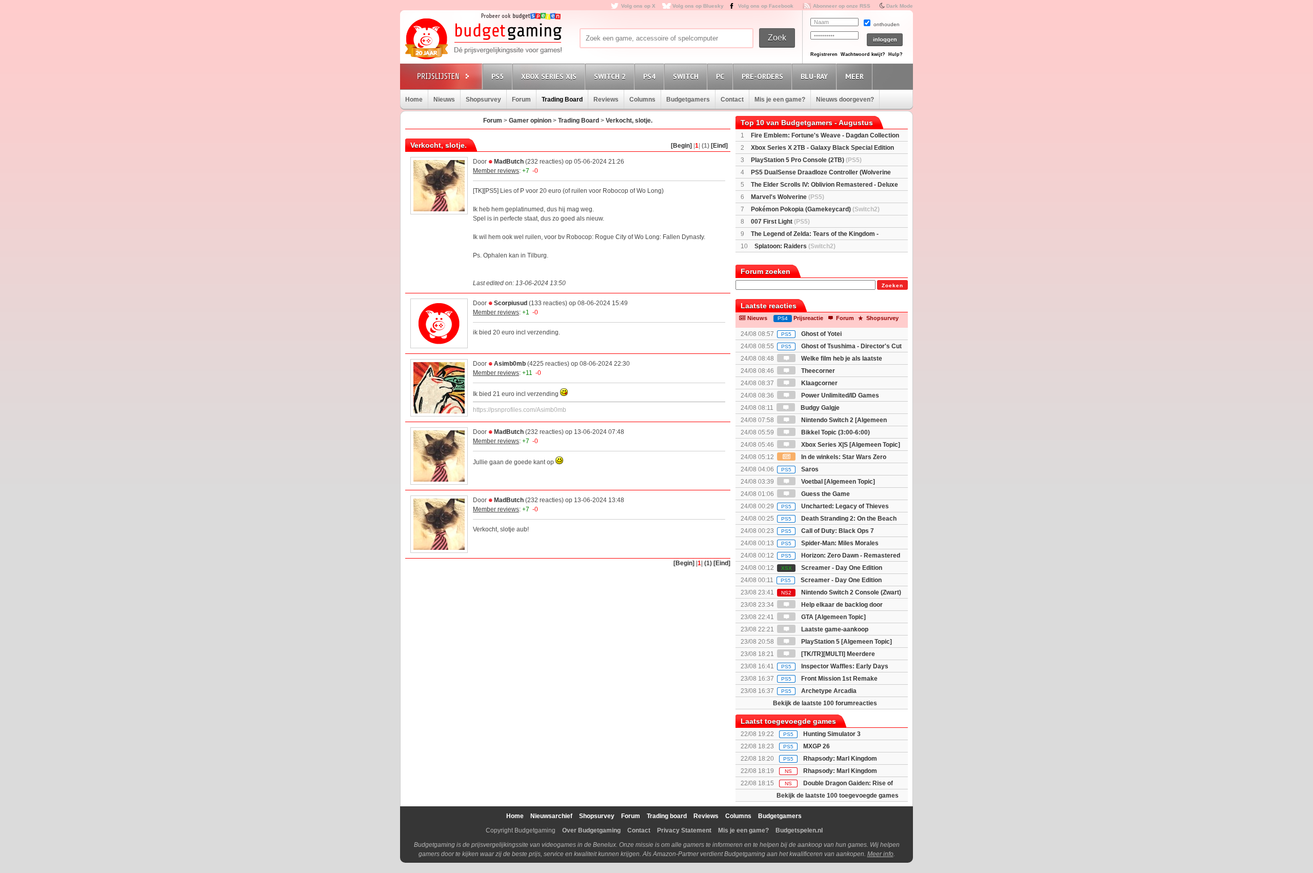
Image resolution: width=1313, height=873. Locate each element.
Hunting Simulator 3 (832, 734)
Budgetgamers (688, 99)
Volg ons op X (638, 6)
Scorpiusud (510, 303)
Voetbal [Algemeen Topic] (837, 481)
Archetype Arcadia (819, 691)
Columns (642, 99)
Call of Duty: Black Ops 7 (827, 530)
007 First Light (780, 221)
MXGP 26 (816, 746)
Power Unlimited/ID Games (839, 395)
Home (414, 99)
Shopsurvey (483, 99)
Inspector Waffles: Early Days (834, 666)
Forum (521, 99)
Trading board (667, 816)
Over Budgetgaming (591, 830)
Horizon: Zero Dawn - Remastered (840, 555)
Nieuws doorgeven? (845, 99)
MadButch (509, 161)
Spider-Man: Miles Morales (830, 543)
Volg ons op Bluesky (698, 6)
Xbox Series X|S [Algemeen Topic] (850, 444)
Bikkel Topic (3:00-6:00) (835, 432)
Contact (732, 99)
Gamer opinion (530, 120)
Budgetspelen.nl (799, 830)
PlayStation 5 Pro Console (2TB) (806, 160)
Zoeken (892, 285)
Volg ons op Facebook (765, 6)
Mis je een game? (779, 99)
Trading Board (562, 99)
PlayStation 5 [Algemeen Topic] (846, 641)
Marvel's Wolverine (787, 197)
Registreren (824, 54)
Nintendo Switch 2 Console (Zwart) (841, 592)
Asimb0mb (510, 363)
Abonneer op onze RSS (841, 6)
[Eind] (719, 145)
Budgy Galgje (819, 407)
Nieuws (444, 99)
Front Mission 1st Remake (829, 678)
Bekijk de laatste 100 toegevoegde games (838, 795)
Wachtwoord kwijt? (863, 54)
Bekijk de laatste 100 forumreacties (825, 703)
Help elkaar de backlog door (841, 604)
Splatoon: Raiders (794, 246)
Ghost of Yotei (811, 334)
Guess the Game (825, 494)
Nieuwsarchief (551, 816)
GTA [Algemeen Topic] (833, 617)
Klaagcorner (819, 383)
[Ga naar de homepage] (483, 39)
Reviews (606, 99)
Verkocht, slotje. (629, 120)
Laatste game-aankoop (834, 629)
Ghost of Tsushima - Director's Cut (841, 346)
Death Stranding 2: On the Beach (839, 518)
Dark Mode (899, 6)
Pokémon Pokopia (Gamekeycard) (815, 209)
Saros (800, 469)
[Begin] (681, 145)
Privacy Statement (684, 830)
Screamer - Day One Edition (831, 567)
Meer (854, 76)
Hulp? (895, 54)
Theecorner (817, 370)
